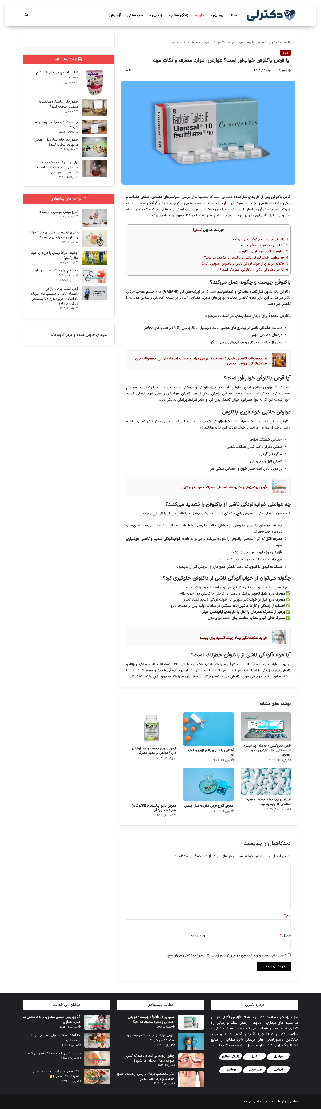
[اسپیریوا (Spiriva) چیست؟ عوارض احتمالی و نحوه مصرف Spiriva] (191, 1022)
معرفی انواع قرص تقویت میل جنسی (209, 805)
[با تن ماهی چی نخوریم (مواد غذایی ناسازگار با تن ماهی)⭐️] (97, 1076)
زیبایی (157, 15)
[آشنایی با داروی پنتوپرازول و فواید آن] (208, 729)
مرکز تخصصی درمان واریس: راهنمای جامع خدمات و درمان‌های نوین (146, 1076)
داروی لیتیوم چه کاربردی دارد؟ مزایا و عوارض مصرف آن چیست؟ (54, 235)
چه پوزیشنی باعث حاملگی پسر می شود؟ (53, 1053)
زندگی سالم (179, 15)
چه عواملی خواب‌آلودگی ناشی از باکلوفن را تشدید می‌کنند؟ (246, 257)
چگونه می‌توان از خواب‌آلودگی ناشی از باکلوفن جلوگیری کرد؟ (244, 263)
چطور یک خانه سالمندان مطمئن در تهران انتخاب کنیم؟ (56, 142)
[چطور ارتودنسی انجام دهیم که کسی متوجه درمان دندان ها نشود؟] (191, 1060)
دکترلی (257, 1101)
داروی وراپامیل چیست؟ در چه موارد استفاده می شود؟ (150, 1038)
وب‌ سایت (198, 935)
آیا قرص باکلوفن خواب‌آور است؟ (264, 245)
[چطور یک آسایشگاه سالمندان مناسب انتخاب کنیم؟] (94, 107)
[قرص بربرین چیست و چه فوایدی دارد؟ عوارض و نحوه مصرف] (151, 728)
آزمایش (115, 15)
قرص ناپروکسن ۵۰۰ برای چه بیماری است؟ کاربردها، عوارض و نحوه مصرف (267, 750)
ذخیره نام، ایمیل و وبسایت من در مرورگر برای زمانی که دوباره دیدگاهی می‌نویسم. (226, 955)
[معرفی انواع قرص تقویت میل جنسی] (208, 784)
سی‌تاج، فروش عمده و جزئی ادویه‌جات (78, 335)
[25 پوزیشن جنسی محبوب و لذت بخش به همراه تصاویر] (97, 1022)
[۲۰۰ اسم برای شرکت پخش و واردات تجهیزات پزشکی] (94, 275)
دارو (201, 15)
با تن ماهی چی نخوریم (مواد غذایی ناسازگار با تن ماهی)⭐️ (56, 1074)
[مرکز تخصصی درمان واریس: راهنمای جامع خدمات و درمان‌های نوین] (191, 1079)
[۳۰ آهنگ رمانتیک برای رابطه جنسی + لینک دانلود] (97, 1040)
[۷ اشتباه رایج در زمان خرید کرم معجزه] (94, 83)
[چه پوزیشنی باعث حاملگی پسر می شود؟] (97, 1058)
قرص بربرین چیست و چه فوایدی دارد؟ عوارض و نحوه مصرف (154, 750)
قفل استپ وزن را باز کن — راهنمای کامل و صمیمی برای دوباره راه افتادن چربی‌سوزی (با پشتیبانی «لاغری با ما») (54, 296)
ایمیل (285, 935)
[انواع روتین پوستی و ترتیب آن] (94, 218)
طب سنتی (135, 15)
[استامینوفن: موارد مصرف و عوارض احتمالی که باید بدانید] (266, 781)
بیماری (218, 15)
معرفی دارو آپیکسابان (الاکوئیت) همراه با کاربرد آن (154, 808)
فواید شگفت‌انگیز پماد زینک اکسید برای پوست (233, 638)
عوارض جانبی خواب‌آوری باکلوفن (263, 251)
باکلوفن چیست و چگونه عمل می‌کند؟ (260, 239)
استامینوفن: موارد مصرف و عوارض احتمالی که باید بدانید (267, 802)
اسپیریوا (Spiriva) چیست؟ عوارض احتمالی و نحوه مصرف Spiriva (151, 1019)
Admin (283, 71)
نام (287, 915)
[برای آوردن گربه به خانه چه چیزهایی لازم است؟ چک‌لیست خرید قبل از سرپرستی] (94, 168)
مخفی (197, 230)
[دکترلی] (271, 15)
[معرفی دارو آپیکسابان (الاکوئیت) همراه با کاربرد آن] (151, 784)
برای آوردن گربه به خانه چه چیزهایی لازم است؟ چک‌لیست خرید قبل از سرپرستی (57, 167)
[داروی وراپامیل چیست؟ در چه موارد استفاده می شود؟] (191, 1041)
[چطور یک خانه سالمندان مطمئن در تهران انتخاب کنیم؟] (94, 147)
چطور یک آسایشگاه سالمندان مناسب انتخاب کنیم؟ (58, 104)
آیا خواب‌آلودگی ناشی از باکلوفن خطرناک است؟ (254, 269)
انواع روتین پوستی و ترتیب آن (58, 211)
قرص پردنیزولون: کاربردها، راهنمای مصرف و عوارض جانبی (224, 487)
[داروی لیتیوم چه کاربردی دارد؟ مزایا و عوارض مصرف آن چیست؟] (94, 238)
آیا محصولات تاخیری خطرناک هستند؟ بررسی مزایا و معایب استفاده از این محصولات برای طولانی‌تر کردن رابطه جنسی (201, 361)
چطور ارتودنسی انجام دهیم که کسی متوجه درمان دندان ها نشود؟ (150, 1058)
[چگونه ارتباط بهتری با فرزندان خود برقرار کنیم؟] (94, 258)
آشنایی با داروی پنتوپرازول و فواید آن (210, 752)
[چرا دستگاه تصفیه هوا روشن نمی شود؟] (94, 127)
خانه (233, 15)
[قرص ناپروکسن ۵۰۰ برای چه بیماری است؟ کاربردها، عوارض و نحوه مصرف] (266, 726)
